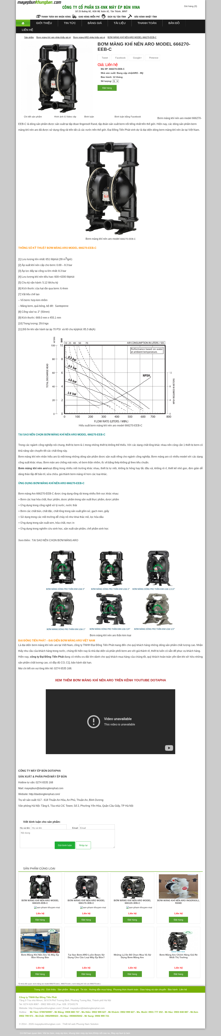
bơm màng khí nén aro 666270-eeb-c (86, 984)
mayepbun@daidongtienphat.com (43, 788)
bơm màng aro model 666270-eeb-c (46, 984)
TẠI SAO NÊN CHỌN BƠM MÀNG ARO (55, 540)
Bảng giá (95, 23)
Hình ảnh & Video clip (65, 116)
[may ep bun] (23, 23)
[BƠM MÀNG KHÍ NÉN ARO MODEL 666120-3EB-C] (132, 887)
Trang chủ (39, 989)
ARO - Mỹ (138, 73)
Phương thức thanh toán (125, 989)
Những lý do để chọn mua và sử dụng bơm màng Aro (132, 956)
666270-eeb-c (66, 984)
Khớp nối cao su (101, 1033)
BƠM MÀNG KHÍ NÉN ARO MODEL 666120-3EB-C (132, 901)
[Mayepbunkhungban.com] (20, 37)
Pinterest (153, 57)
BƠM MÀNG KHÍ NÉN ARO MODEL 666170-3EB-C (86, 901)
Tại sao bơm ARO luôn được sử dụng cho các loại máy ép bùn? (86, 956)
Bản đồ (174, 23)
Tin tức (70, 23)
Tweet (104, 57)
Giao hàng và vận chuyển (153, 989)
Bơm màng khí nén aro (32, 468)
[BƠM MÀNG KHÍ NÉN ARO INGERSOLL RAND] (178, 887)
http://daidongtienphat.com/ (44, 794)
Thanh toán (147, 23)
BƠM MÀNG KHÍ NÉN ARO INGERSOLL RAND (178, 901)
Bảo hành (173, 989)
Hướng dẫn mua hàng (100, 989)
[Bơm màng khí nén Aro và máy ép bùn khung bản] (40, 941)
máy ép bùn (61, 1033)
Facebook (120, 57)
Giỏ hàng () (190, 6)
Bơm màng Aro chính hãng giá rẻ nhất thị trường (179, 956)
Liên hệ (27, 29)
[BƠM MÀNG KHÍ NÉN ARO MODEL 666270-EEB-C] (57, 77)
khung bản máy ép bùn (81, 1033)
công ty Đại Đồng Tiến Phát (47, 656)
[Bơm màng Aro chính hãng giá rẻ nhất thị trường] (178, 941)
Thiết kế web (69, 1024)
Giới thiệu (44, 23)
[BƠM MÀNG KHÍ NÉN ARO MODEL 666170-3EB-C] (86, 887)
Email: (75, 828)
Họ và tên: (25, 828)
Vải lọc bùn (48, 1033)
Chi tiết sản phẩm (33, 116)
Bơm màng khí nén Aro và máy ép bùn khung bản (40, 956)
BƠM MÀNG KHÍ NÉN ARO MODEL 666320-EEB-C (40, 901)
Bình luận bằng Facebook (128, 116)
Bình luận (89, 116)
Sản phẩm (63, 989)
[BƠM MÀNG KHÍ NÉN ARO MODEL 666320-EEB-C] (40, 887)
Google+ (137, 57)
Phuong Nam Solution (87, 1024)
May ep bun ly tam (120, 1033)
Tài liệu (120, 23)
